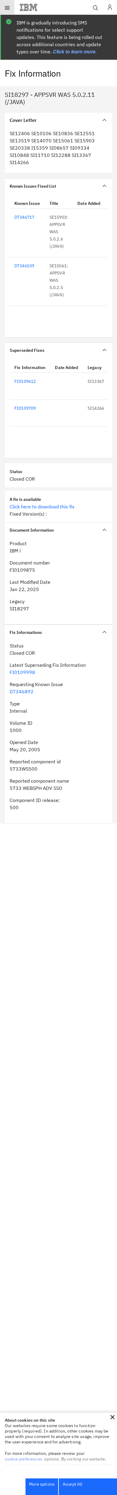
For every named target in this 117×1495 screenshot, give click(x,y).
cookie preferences (23, 1459)
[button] (112, 1417)
